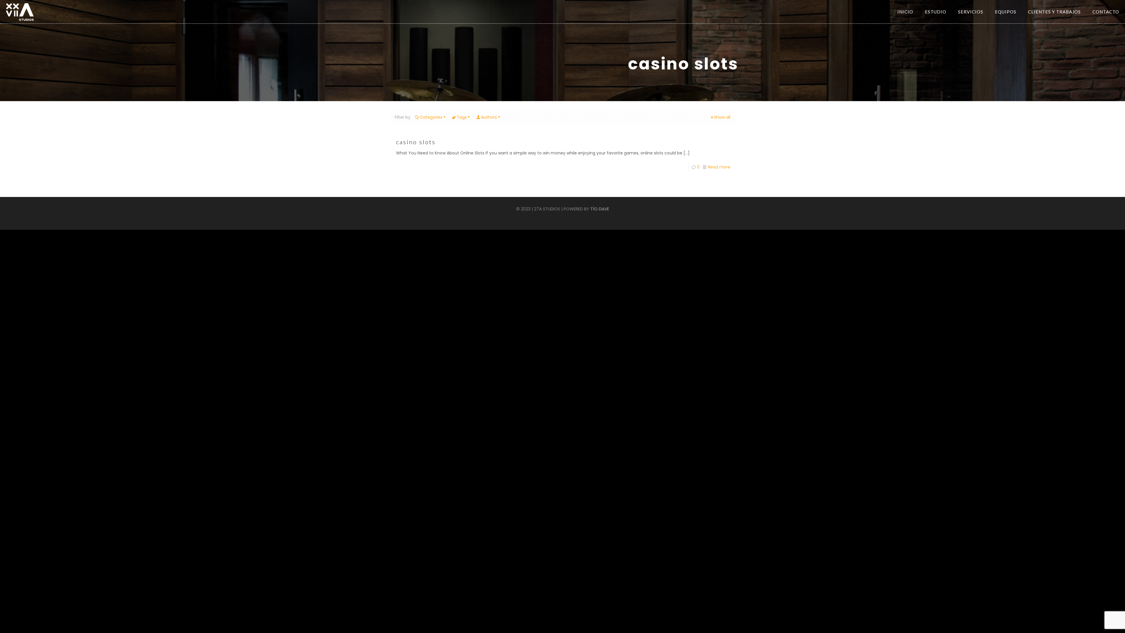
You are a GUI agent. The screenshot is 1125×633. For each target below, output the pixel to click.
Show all (722, 117)
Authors (489, 117)
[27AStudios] (20, 11)
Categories (431, 117)
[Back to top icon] (1101, 624)
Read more (719, 167)
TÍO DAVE (599, 209)
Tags (462, 117)
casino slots (416, 141)
